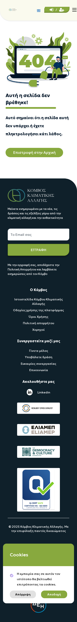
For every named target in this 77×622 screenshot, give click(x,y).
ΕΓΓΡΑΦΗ (38, 250)
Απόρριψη (23, 594)
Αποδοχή (54, 594)
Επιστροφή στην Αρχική (34, 152)
